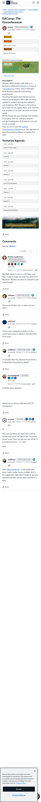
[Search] (34, 2)
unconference (8, 89)
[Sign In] (38, 2)
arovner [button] (11, 419)
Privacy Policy (21, 783)
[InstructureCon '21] (18, 264)
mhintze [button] (11, 295)
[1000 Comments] (31, 27)
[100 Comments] (12, 378)
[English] (12, 3)
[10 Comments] (29, 419)
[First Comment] (32, 295)
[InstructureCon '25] (12, 264)
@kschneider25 (13, 469)
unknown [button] (11, 321)
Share (5, 235)
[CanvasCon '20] (21, 264)
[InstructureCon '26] (15, 264)
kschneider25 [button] (13, 375)
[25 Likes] (15, 378)
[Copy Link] (9, 33)
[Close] (34, 771)
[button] (4, 28)
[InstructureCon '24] (9, 264)
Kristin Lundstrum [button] (15, 257)
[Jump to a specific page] (37, 251)
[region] (19, 785)
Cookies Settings (18, 795)
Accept (19, 789)
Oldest (12, 246)
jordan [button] (10, 27)
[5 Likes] (33, 419)
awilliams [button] (12, 350)
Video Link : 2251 (9, 75)
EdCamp (23, 86)
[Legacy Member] (9, 378)
